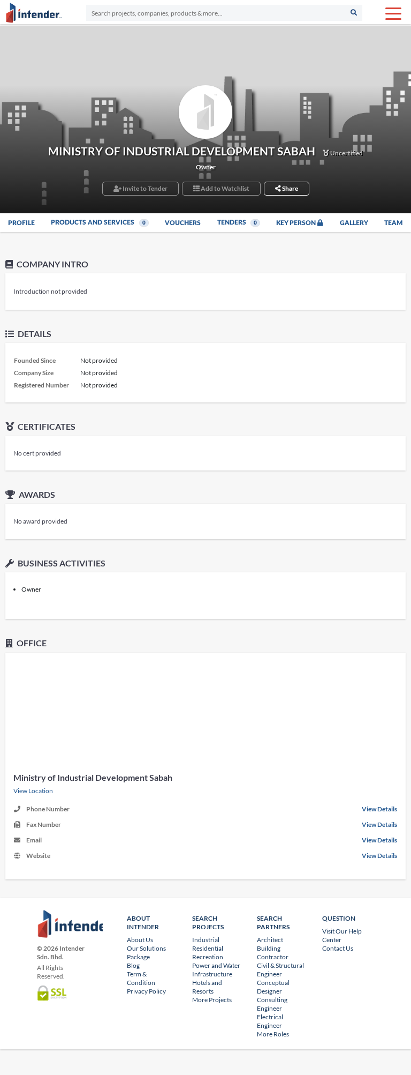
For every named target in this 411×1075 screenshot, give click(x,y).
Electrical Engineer (270, 1021)
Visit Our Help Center (342, 935)
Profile (21, 223)
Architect (270, 940)
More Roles (273, 1034)
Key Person (296, 223)
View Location (33, 791)
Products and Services (98, 222)
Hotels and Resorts (207, 987)
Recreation (207, 957)
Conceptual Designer (273, 987)
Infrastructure (212, 974)
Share (289, 188)
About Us (140, 940)
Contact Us (337, 948)
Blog (133, 965)
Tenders (237, 222)
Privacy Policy (146, 991)
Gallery (354, 223)
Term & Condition (141, 978)
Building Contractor (272, 952)
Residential (207, 948)
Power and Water (216, 965)
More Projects (212, 1000)
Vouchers (183, 223)
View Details (379, 809)
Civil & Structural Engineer (280, 969)
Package (138, 957)
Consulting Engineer (272, 1004)
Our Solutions (146, 948)
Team (393, 223)
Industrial (205, 940)
